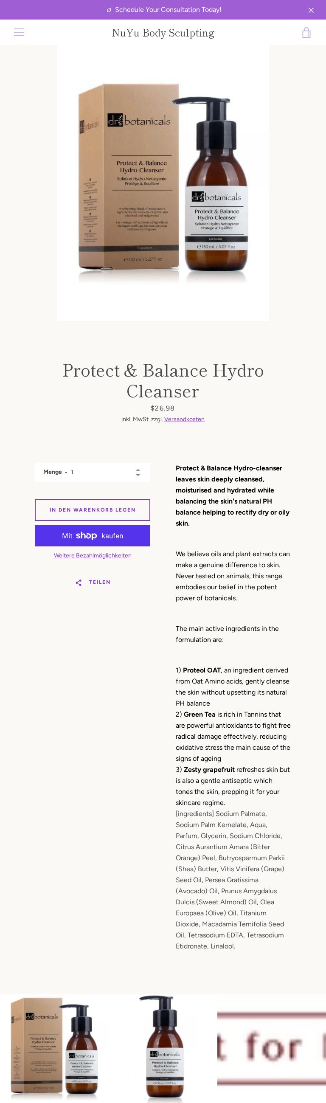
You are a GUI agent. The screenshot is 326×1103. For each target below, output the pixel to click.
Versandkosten (184, 419)
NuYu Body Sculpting (163, 32)
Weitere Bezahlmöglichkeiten (93, 555)
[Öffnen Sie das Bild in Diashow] (163, 183)
